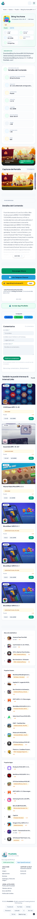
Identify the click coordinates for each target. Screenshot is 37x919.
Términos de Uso (7, 888)
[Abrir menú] (34, 3)
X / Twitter (29, 317)
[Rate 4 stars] (19, 296)
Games (11, 9)
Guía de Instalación (25, 868)
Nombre (6, 330)
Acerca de (23, 871)
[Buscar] (29, 3)
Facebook (9, 317)
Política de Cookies (8, 893)
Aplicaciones (6, 873)
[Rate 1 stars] (16, 296)
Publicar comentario (12, 358)
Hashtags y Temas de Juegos (8, 879)
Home (5, 9)
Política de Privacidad (8, 886)
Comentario (8, 344)
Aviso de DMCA (6, 891)
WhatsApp (19, 317)
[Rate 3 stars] (18, 296)
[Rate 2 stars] (17, 296)
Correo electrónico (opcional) (14, 337)
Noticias (4, 876)
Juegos (4, 871)
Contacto (23, 873)
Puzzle (17, 9)
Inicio (3, 868)
